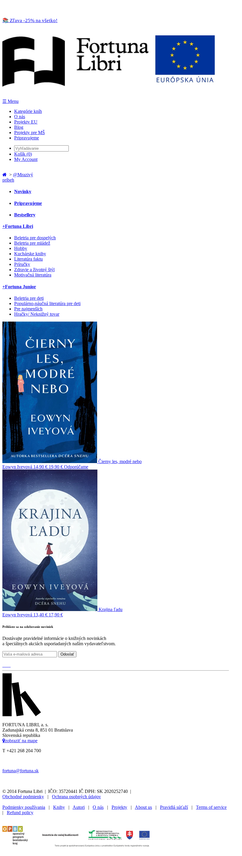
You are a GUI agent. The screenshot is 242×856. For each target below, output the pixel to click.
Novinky (22, 191)
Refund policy (20, 812)
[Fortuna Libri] (108, 95)
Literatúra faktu (28, 258)
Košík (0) (23, 154)
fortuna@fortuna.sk (20, 770)
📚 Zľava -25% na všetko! (30, 20)
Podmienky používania (23, 807)
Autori (79, 807)
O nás (19, 116)
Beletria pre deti (29, 298)
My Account (25, 159)
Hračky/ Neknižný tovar (36, 314)
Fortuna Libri (17, 226)
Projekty (119, 807)
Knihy (59, 807)
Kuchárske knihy (30, 253)
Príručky (22, 264)
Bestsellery (24, 214)
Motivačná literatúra (32, 274)
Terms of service (211, 807)
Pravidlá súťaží (174, 807)
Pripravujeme (26, 137)
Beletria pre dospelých (35, 237)
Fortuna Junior (19, 286)
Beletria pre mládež (32, 243)
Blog (18, 127)
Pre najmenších (28, 308)
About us (143, 807)
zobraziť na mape (21, 740)
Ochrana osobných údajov (76, 796)
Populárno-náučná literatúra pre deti (47, 303)
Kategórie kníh (28, 111)
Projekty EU (25, 121)
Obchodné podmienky (23, 796)
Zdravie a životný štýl (34, 269)
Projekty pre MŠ (29, 132)
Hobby (20, 248)
